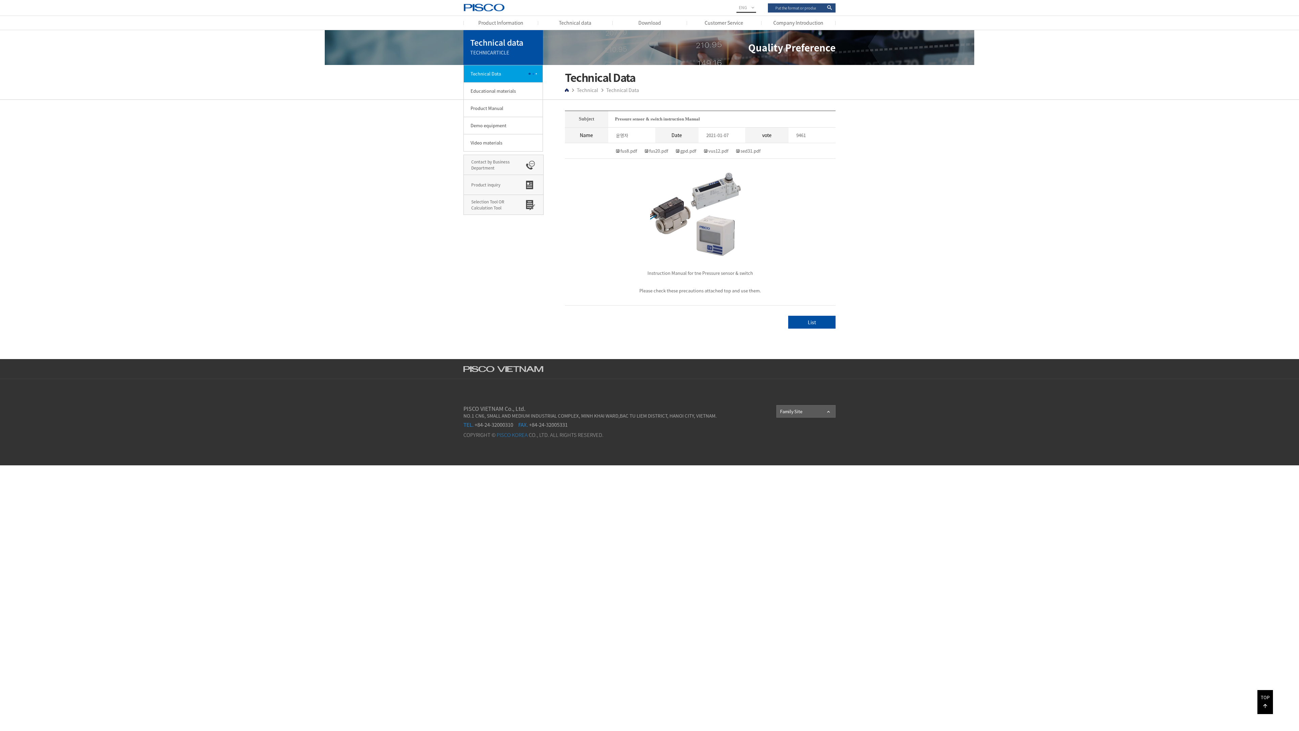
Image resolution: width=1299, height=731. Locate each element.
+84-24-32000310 (488, 424)
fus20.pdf (658, 151)
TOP (1265, 701)
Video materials (486, 142)
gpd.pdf (687, 151)
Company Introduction (798, 22)
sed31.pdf (749, 151)
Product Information (500, 22)
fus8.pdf (628, 151)
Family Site (805, 411)
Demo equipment (488, 125)
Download (649, 22)
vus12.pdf (717, 151)
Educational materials (493, 91)
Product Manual (487, 108)
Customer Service (724, 22)
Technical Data (486, 73)
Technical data (575, 22)
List (812, 322)
